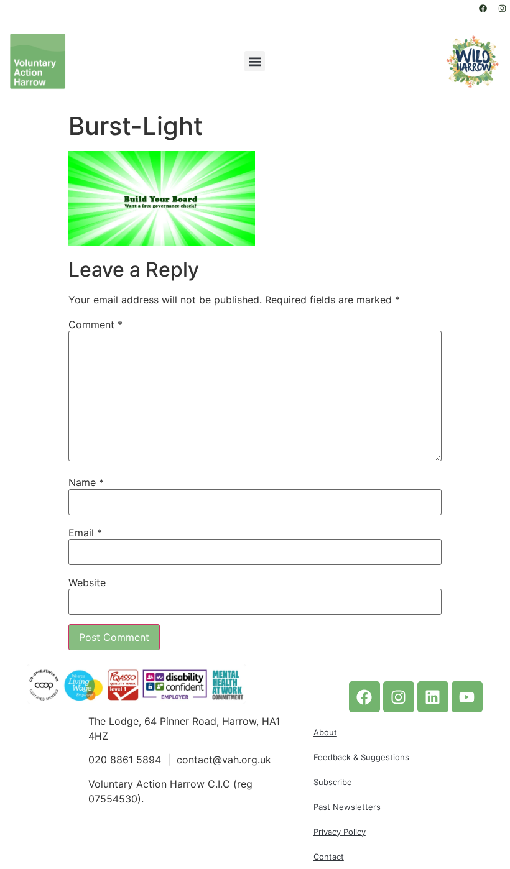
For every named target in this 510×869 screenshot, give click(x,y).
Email (85, 533)
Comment (95, 324)
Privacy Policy (339, 832)
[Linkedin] (432, 696)
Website (87, 582)
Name (86, 482)
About (325, 732)
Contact (328, 857)
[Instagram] (502, 8)
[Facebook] (483, 8)
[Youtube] (467, 696)
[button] (254, 61)
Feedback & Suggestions (361, 757)
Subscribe (332, 782)
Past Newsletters (347, 807)
